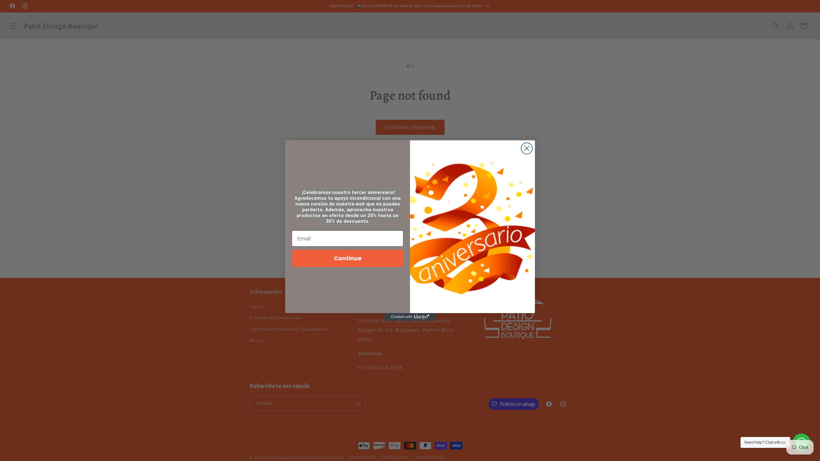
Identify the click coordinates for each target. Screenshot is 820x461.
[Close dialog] (526, 148)
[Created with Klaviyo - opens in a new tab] (410, 317)
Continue (348, 258)
